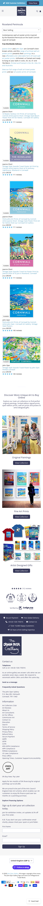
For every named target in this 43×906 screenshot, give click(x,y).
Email (4, 836)
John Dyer (19, 49)
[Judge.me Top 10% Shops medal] (21, 597)
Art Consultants (8, 713)
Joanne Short (7, 49)
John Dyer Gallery (12, 873)
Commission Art (8, 717)
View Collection (21, 463)
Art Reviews (6, 708)
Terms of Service (8, 727)
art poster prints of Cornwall (25, 72)
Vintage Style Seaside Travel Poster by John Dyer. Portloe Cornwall (21, 369)
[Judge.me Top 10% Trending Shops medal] (32, 597)
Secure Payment (8, 737)
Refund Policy (7, 734)
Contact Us (6, 720)
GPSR (4, 741)
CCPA (4, 744)
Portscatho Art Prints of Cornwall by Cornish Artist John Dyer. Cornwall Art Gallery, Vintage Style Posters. (20, 324)
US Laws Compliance (10, 753)
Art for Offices (7, 715)
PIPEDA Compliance (9, 751)
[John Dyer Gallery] (21, 11)
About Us (5, 710)
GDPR (4, 739)
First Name (6, 826)
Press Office (6, 756)
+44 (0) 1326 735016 (17, 668)
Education (6, 722)
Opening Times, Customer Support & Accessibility (21, 758)
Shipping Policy (8, 729)
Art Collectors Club (9, 705)
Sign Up (21, 846)
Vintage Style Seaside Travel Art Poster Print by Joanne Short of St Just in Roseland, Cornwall (20, 272)
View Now (33, 3)
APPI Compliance (8, 748)
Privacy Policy (7, 732)
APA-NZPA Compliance (10, 746)
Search (5, 725)
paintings (27, 53)
